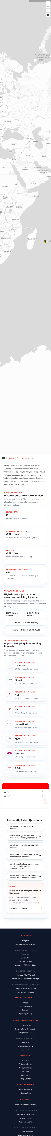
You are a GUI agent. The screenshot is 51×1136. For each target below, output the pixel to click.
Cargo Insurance (25, 1033)
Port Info (25, 1061)
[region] (25, 227)
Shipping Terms (25, 1064)
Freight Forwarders (25, 1115)
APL (17, 709)
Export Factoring (25, 1046)
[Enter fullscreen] (48, 15)
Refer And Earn (25, 1089)
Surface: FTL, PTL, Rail (25, 975)
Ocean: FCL (25, 954)
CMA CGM (20, 665)
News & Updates (25, 1007)
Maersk (19, 680)
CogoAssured (25, 1025)
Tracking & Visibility (25, 992)
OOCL (18, 768)
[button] (5, 458)
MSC (17, 739)
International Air (26, 962)
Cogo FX (25, 1050)
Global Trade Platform (25, 944)
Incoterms (25, 1075)
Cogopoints (25, 1093)
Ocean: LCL (25, 958)
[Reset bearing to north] (48, 10)
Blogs (25, 1003)
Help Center (25, 1079)
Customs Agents (25, 1122)
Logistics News (25, 1014)
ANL (17, 695)
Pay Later (25, 1043)
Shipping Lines (25, 1068)
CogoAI (25, 941)
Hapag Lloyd (21, 724)
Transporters (25, 1118)
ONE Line (19, 753)
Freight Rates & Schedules (25, 988)
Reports (25, 1010)
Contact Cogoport (19, 908)
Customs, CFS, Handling (25, 965)
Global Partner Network (25, 1105)
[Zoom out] (48, 6)
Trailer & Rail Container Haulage (25, 979)
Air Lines (25, 1071)
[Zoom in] (48, 3)
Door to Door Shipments (25, 1029)
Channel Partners (25, 1132)
